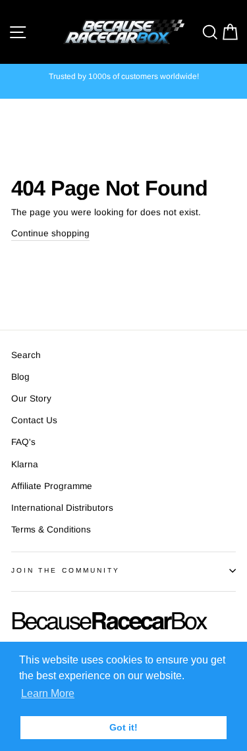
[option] (123, 76)
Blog (20, 377)
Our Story (31, 398)
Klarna (24, 464)
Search (26, 355)
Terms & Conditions (51, 529)
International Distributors (62, 508)
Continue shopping (50, 233)
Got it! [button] (123, 727)
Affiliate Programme (51, 486)
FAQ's (23, 442)
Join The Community (65, 570)
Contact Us (34, 420)
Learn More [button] (47, 693)
